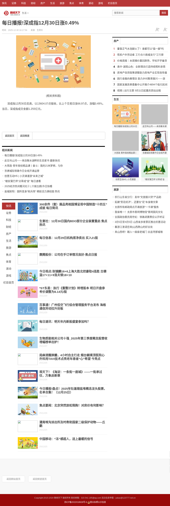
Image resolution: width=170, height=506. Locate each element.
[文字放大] (157, 29)
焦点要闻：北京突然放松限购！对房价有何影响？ (72, 405)
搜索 (164, 12)
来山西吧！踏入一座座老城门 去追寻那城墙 (139, 231)
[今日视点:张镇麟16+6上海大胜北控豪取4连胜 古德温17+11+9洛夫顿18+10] (28, 275)
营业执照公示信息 (98, 502)
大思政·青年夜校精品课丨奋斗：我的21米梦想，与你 (33, 165)
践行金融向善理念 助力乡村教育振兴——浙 (141, 78)
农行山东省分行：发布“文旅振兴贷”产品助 (138, 197)
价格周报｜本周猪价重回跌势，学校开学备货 (142, 60)
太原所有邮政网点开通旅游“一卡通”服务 (137, 207)
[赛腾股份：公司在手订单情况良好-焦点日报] (28, 258)
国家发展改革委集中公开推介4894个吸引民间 (142, 84)
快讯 (8, 206)
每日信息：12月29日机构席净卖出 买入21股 (68, 238)
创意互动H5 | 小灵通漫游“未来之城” (24, 176)
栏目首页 (8, 282)
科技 (8, 219)
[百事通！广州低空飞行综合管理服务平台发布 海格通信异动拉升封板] (28, 309)
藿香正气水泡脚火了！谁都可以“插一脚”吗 (140, 48)
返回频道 (24, 135)
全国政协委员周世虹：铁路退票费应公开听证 (140, 217)
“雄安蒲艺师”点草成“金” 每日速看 (22, 181)
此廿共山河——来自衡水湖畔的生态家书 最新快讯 (32, 160)
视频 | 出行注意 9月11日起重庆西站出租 (139, 90)
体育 (8, 261)
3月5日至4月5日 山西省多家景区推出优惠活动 (140, 221)
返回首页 (9, 135)
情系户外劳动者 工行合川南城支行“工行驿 (140, 54)
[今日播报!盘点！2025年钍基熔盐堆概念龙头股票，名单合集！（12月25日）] (28, 392)
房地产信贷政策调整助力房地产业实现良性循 (142, 72)
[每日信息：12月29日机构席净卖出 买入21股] (28, 242)
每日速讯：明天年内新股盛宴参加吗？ (64, 321)
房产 (8, 233)
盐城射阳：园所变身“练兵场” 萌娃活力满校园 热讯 (32, 191)
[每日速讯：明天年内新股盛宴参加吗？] (28, 325)
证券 (8, 213)
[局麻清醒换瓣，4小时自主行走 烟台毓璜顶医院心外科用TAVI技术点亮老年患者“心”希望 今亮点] (28, 359)
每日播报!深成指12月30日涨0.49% (23, 155)
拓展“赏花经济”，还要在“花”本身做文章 (136, 202)
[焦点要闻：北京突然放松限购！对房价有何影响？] (28, 409)
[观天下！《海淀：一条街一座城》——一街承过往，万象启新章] (28, 376)
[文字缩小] (165, 29)
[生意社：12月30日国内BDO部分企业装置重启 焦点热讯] (28, 225)
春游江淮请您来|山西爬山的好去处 (134, 226)
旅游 (8, 247)
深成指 (40, 116)
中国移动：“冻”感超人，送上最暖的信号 (66, 439)
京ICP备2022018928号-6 (75, 502)
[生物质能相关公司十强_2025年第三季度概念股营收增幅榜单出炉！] (28, 342)
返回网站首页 (13, 479)
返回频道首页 (40, 479)
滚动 (8, 268)
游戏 (8, 275)
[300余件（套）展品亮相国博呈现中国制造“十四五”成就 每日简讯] (28, 208)
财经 (8, 226)
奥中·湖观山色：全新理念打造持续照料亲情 (141, 66)
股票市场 (24, 116)
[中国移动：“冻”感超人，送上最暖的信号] (28, 443)
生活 (24, 13)
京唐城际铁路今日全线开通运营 (21, 170)
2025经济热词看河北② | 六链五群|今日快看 (28, 186)
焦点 (8, 254)
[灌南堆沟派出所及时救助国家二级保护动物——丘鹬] (28, 426)
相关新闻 (7, 150)
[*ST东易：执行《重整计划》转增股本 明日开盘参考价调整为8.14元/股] (28, 292)
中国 (32, 116)
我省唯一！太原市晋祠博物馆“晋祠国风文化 (139, 212)
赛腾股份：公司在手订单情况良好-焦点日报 (68, 254)
